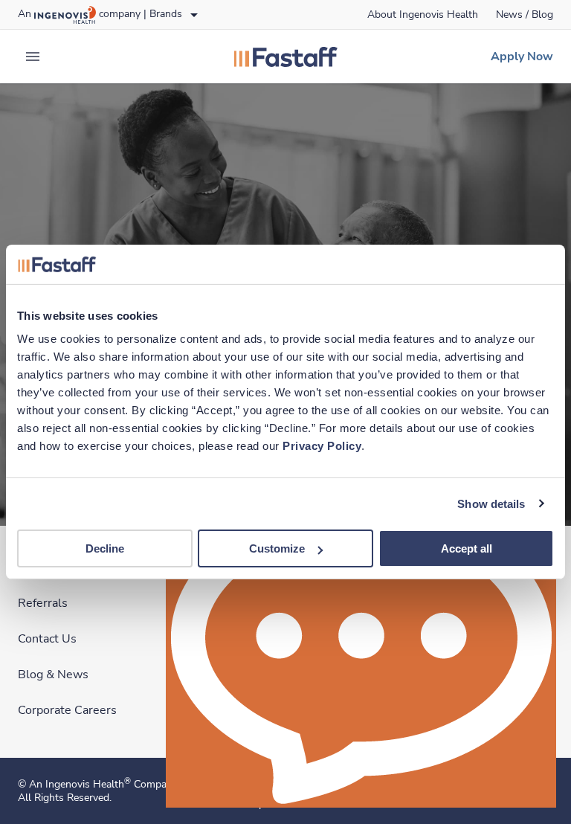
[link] (422, 15)
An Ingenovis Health (80, 784)
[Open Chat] (361, 653)
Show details (491, 503)
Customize (277, 548)
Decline (105, 548)
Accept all (466, 548)
